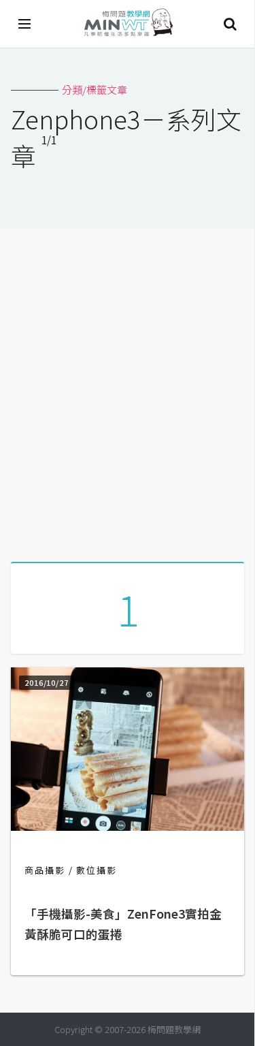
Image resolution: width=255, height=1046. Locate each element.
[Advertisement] (127, 390)
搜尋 (230, 24)
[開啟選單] (25, 24)
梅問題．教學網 (127, 24)
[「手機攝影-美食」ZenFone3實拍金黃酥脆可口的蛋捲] (127, 826)
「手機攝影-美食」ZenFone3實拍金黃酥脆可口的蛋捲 (123, 923)
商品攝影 (44, 869)
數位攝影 (96, 869)
